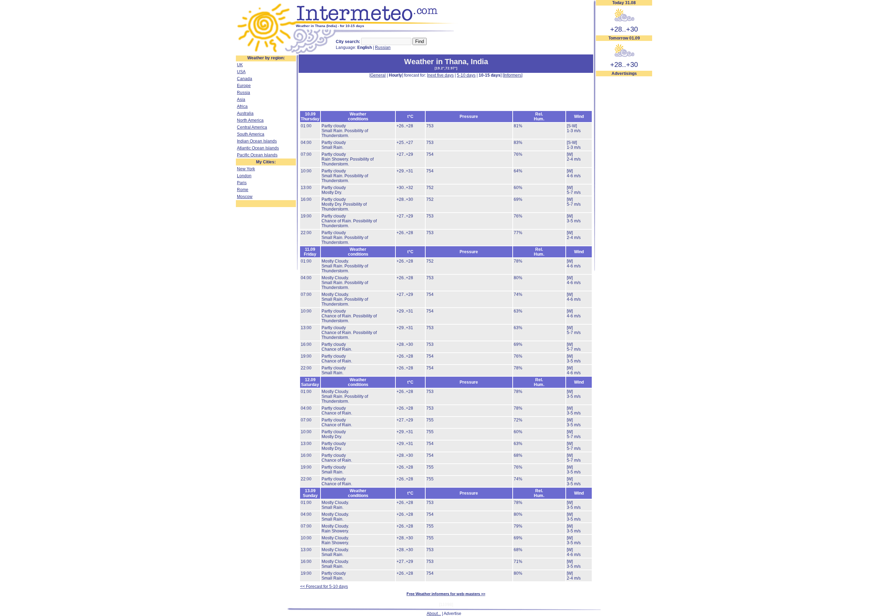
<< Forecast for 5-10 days (324, 586)
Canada (244, 78)
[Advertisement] (624, 181)
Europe (244, 85)
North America (250, 120)
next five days (441, 75)
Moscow (245, 196)
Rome (242, 189)
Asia (241, 99)
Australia (245, 113)
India (479, 61)
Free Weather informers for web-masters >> (446, 594)
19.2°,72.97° (446, 68)
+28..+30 (624, 29)
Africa (242, 106)
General (378, 75)
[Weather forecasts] (377, 22)
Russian (383, 47)
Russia (243, 92)
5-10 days (466, 75)
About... (434, 613)
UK (240, 64)
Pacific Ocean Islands (257, 155)
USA (241, 71)
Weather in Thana (435, 61)
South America (250, 134)
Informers (512, 75)
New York (246, 168)
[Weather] (266, 53)
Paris (242, 182)
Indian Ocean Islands (257, 141)
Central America (252, 127)
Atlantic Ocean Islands (258, 148)
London (244, 175)
